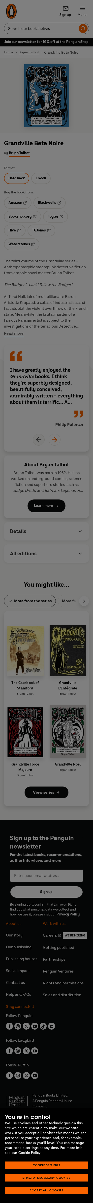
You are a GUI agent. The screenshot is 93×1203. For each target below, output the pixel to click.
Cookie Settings (47, 1165)
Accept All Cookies (46, 1190)
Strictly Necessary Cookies (46, 1178)
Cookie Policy (29, 1153)
